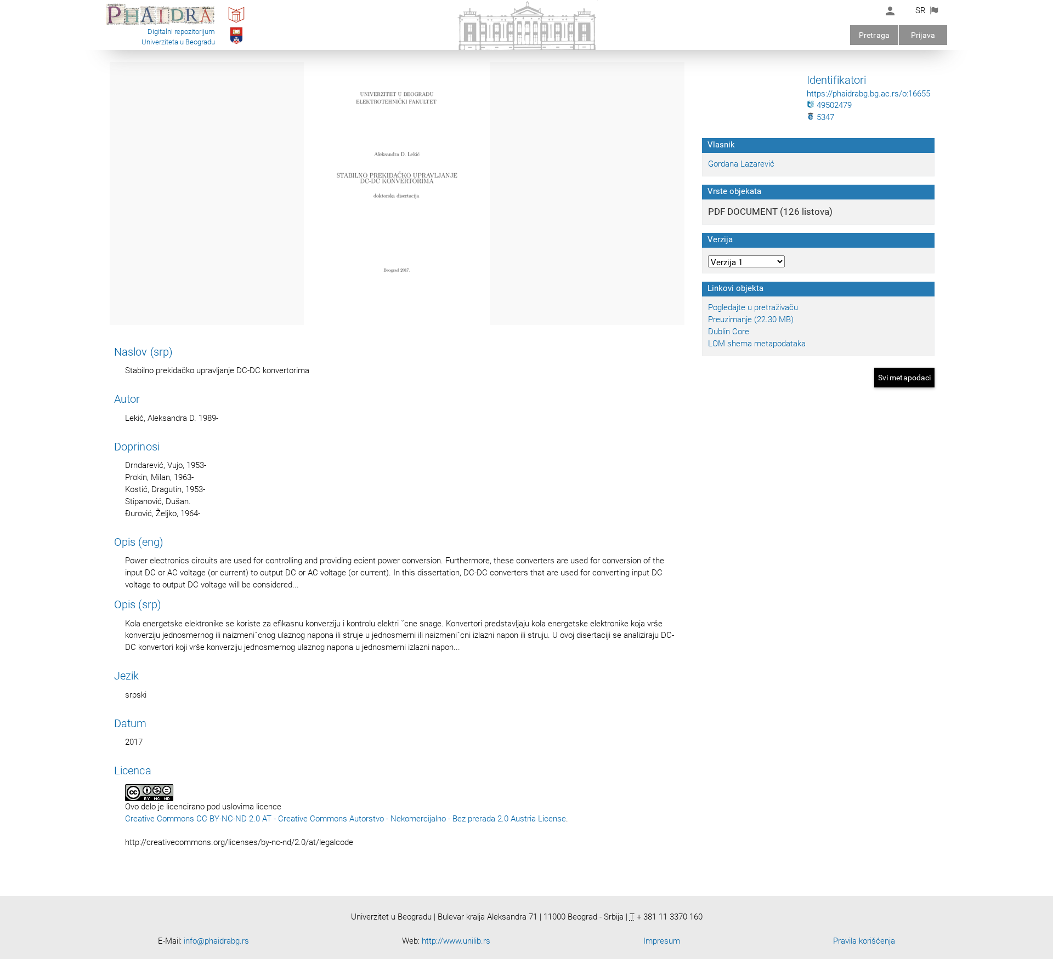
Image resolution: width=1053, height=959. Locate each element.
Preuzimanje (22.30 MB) (751, 319)
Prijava (923, 35)
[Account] (890, 11)
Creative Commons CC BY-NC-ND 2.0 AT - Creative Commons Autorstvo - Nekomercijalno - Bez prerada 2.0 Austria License (345, 819)
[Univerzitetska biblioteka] (236, 22)
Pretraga (874, 35)
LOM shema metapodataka (757, 344)
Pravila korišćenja (864, 941)
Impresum (661, 941)
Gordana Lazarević (741, 164)
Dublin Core (728, 331)
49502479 (833, 105)
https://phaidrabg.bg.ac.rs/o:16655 (868, 94)
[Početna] (160, 24)
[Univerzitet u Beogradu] (236, 43)
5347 (824, 117)
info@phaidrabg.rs (216, 941)
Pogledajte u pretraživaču (753, 307)
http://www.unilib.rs (456, 941)
